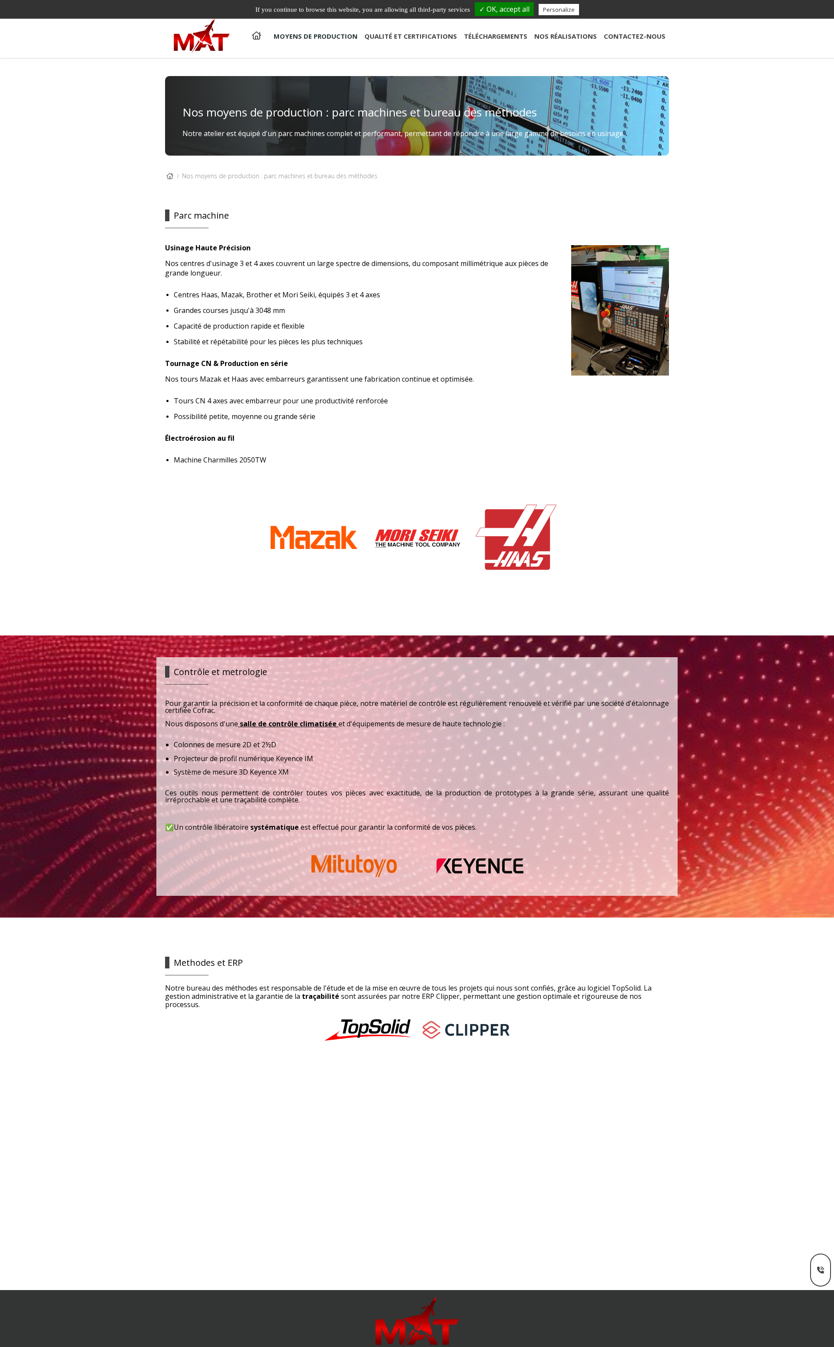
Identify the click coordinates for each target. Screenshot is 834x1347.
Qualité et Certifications (410, 36)
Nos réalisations (565, 36)
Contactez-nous (634, 36)
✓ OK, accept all (504, 9)
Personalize (559, 9)
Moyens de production (315, 36)
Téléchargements (495, 36)
